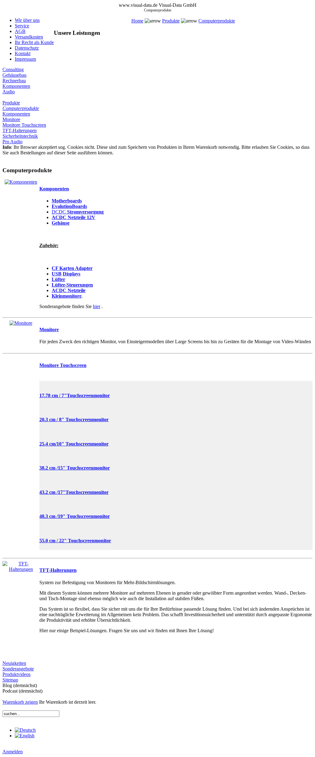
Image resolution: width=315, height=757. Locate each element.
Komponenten (16, 86)
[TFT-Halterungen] (20, 569)
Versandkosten (29, 36)
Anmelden (12, 751)
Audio (8, 91)
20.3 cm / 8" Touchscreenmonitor (74, 419)
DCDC (59, 211)
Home (137, 20)
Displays (71, 273)
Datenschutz (27, 48)
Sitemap (10, 679)
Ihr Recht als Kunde (34, 42)
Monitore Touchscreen (24, 125)
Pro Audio (12, 141)
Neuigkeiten (14, 663)
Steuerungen (79, 284)
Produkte (171, 20)
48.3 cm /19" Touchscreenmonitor (74, 516)
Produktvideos (16, 674)
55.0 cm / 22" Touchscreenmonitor (75, 540)
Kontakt (22, 53)
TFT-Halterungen (19, 130)
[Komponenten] (21, 182)
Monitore (11, 119)
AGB (20, 31)
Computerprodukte (216, 20)
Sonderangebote (18, 668)
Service (22, 25)
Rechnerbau (14, 80)
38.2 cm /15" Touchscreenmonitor (74, 467)
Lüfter (58, 279)
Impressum (25, 59)
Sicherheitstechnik (20, 136)
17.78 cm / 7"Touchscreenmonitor (74, 395)
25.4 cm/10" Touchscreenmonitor (74, 443)
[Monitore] (21, 323)
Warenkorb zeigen (20, 702)
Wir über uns (27, 20)
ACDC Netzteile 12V (73, 217)
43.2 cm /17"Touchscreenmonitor (74, 492)
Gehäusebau (14, 75)
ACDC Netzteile (69, 290)
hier (96, 306)
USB (57, 273)
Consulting (13, 69)
